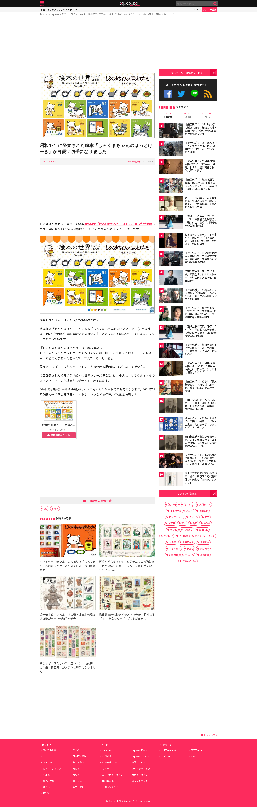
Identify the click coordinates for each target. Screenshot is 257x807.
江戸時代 (172, 504)
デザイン (210, 536)
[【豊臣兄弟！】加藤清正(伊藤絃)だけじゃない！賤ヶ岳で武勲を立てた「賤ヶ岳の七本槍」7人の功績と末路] (171, 186)
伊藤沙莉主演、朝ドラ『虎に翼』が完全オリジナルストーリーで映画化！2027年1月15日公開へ (201, 275)
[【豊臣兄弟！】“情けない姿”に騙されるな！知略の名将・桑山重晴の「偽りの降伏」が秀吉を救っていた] (171, 131)
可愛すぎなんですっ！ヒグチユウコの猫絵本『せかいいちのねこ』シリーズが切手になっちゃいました (127, 565)
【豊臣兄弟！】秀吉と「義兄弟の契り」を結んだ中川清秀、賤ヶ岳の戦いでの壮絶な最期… (201, 386)
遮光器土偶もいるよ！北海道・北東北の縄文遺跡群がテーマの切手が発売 (68, 616)
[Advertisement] (97, 44)
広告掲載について (111, 762)
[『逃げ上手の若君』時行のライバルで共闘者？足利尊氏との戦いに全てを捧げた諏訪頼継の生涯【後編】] (171, 333)
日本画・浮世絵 (81, 756)
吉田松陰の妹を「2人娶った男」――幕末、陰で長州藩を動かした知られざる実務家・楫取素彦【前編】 (201, 404)
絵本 (56, 508)
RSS (207, 94)
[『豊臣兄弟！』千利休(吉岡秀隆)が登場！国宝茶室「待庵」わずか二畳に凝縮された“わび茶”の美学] (171, 167)
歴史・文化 (78, 787)
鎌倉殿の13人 (189, 561)
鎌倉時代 (204, 548)
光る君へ (189, 554)
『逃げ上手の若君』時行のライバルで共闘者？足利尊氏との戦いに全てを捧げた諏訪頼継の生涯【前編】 (201, 220)
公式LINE (194, 94)
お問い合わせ (138, 762)
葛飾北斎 (204, 554)
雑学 (207, 517)
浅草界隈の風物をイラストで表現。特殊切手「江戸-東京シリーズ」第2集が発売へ (127, 616)
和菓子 (76, 774)
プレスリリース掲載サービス (187, 73)
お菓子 (171, 523)
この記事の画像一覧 (99, 501)
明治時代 (168, 536)
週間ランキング (140, 781)
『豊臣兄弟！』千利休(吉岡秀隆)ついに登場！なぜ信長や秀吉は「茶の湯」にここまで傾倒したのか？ (201, 367)
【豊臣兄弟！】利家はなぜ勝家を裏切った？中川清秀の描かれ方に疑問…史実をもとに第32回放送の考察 (201, 257)
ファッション (50, 762)
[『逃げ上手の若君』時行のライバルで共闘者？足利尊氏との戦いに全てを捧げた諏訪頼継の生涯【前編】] (171, 222)
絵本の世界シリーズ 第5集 (58, 425)
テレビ (173, 529)
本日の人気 (108, 781)
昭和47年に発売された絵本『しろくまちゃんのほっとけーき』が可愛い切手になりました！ (131, 14)
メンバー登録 (209, 9)
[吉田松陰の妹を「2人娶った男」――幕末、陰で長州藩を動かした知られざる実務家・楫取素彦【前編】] (171, 406)
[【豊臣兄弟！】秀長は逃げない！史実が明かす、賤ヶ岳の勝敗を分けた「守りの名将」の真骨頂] (171, 149)
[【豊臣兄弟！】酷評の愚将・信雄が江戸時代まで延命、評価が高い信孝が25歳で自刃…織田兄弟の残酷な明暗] (171, 314)
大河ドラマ (204, 504)
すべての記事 (49, 750)
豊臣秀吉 (204, 542)
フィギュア (174, 548)
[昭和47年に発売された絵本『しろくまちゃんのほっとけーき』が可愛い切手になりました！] (97, 106)
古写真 (46, 793)
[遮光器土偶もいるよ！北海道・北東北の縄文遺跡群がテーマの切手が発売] (68, 594)
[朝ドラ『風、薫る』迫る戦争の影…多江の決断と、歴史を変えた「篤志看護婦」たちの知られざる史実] (171, 204)
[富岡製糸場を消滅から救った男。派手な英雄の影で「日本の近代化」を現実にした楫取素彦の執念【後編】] (171, 443)
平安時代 (174, 510)
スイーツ (193, 517)
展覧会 (190, 548)
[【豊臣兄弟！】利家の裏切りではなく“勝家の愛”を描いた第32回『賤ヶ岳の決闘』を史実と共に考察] (171, 296)
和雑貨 (76, 768)
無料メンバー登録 (141, 768)
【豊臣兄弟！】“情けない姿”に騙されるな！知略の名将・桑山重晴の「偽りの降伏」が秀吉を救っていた (201, 129)
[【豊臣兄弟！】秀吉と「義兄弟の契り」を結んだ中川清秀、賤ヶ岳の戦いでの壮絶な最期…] (171, 388)
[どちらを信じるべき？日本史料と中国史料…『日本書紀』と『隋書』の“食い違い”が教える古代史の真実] (171, 241)
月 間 (207, 115)
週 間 (187, 115)
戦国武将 (203, 510)
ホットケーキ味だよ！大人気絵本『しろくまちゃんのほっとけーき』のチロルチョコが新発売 (68, 565)
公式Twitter (181, 94)
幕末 (183, 523)
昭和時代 (173, 554)
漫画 (194, 523)
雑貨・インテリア (52, 768)
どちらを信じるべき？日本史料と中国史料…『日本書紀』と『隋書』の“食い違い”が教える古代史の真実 (201, 239)
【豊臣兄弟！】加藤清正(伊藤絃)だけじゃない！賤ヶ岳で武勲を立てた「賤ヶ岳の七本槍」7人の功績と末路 (201, 184)
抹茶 (197, 536)
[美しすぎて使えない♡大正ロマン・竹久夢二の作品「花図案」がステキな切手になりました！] (68, 642)
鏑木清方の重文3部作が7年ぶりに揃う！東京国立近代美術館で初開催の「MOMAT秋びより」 (201, 477)
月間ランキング (110, 787)
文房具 (172, 542)
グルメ (46, 774)
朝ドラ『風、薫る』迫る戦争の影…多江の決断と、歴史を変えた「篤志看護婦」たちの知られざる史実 (201, 202)
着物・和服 (78, 762)
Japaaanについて (141, 756)
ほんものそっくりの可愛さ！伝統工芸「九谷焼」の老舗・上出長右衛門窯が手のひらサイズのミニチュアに (201, 422)
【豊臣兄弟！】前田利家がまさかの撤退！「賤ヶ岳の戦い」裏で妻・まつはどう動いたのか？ (201, 349)
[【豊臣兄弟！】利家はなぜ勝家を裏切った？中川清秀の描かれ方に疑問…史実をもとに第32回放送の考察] (171, 259)
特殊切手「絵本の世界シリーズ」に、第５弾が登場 (118, 224)
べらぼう (188, 529)
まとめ (76, 750)
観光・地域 (48, 781)
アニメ (189, 510)
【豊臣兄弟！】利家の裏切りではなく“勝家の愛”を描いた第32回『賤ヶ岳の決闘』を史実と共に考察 (201, 294)
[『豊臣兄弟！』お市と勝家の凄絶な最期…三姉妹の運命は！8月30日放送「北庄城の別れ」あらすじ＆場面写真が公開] (171, 461)
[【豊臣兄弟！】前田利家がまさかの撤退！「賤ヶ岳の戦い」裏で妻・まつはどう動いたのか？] (171, 351)
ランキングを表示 (187, 493)
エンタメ (77, 781)
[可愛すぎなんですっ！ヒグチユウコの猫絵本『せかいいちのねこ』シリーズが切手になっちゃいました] (127, 541)
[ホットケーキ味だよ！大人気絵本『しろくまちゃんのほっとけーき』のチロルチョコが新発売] (68, 541)
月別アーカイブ (140, 774)
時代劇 (207, 523)
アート (46, 756)
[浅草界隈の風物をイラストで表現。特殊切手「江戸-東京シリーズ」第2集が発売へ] (127, 594)
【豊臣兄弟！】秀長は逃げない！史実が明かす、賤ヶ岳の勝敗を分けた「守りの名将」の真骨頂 (201, 147)
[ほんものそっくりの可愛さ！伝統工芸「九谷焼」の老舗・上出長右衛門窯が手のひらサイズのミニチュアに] (171, 424)
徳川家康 (183, 536)
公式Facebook (168, 94)
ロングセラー (176, 517)
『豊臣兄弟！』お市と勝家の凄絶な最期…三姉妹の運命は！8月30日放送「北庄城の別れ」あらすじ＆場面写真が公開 (201, 461)
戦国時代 (188, 504)
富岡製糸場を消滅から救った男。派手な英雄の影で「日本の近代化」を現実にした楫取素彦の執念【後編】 (201, 441)
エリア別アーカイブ (112, 774)
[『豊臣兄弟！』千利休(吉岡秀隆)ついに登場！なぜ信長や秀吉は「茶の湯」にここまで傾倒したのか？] (171, 369)
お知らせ (106, 756)
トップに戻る (210, 735)
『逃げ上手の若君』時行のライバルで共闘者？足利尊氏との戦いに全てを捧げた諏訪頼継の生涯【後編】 (201, 330)
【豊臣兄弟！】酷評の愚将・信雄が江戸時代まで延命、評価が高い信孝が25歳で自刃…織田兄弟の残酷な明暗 (201, 312)
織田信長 (203, 529)
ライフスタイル (78, 14)
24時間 (168, 115)
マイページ (108, 768)
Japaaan (128, 4)
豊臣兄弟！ (188, 542)
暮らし (46, 787)
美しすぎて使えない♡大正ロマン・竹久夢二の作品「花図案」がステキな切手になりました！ (68, 667)
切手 (46, 508)
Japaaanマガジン (59, 14)
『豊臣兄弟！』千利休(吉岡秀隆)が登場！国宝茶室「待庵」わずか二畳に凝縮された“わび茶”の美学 (201, 165)
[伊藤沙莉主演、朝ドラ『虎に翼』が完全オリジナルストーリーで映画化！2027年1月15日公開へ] (171, 278)
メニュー (42, 3)
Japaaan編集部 (133, 161)
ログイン (196, 9)
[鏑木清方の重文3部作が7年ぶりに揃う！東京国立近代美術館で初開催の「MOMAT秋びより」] (171, 480)
